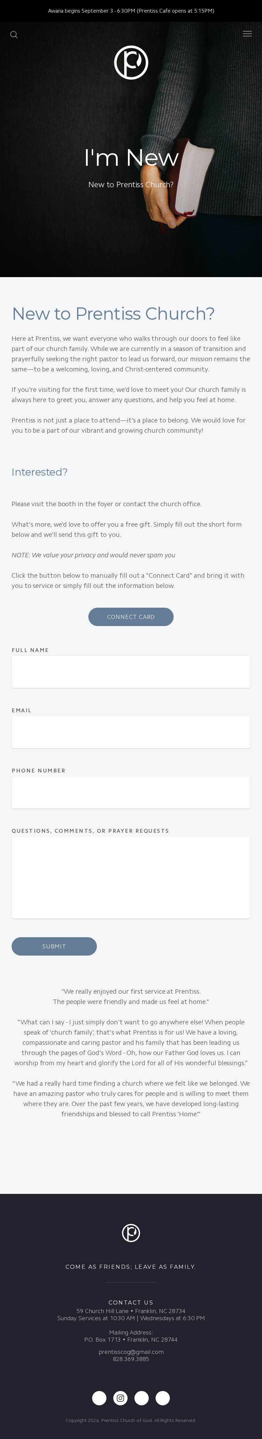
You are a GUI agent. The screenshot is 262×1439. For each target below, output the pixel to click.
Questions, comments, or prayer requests (92, 831)
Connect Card (131, 617)
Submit (54, 946)
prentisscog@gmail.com (131, 1352)
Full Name (30, 650)
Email (22, 710)
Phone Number (39, 770)
